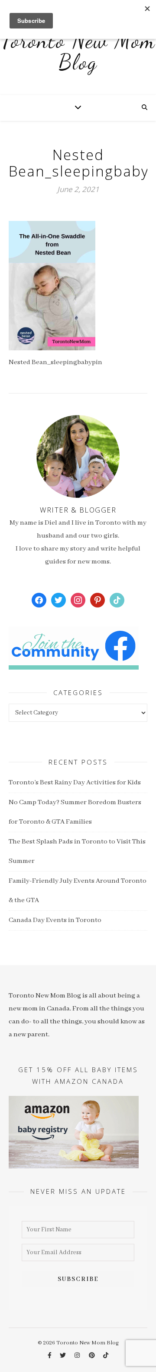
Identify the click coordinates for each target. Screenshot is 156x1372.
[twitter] (63, 1355)
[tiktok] (105, 1355)
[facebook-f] (50, 1355)
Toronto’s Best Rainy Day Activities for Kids (75, 782)
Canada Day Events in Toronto (55, 920)
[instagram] (78, 1355)
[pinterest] (92, 1355)
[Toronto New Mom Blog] (78, 56)
